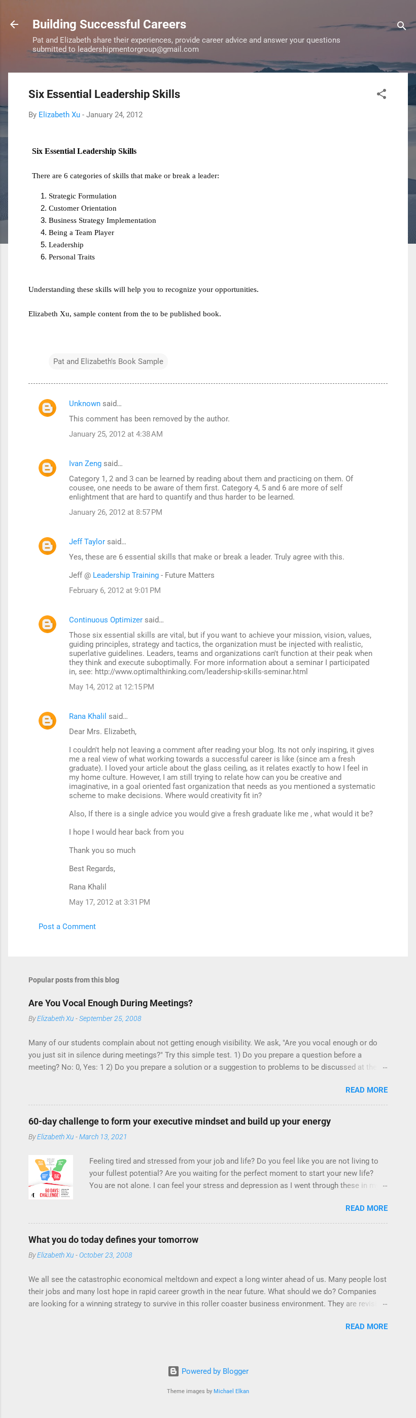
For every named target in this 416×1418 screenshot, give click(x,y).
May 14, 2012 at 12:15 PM (111, 686)
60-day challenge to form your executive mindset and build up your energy (179, 1121)
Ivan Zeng (85, 463)
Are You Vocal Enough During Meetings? (110, 1003)
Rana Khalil (88, 716)
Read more (366, 1090)
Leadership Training (126, 575)
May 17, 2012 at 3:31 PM (109, 902)
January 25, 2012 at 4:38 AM (116, 434)
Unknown (84, 403)
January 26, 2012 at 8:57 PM (115, 512)
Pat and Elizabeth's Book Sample (108, 361)
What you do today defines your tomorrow (113, 1239)
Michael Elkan (231, 1391)
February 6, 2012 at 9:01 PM (115, 590)
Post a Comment (67, 926)
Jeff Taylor (87, 541)
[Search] (402, 27)
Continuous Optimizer (106, 619)
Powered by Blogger (214, 1371)
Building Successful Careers (109, 24)
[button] (381, 96)
